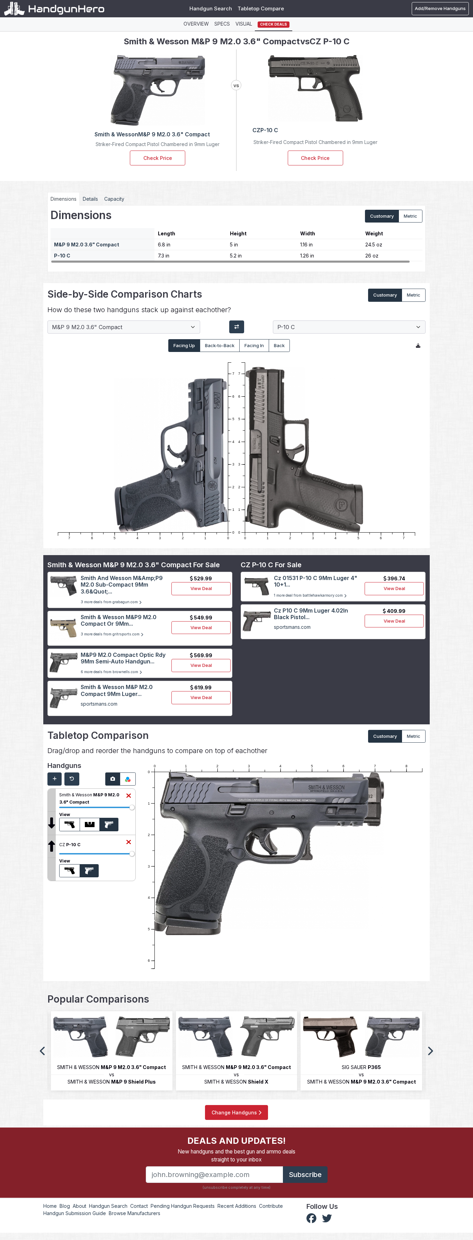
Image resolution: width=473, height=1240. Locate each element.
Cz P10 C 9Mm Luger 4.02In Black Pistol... (311, 614)
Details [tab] (90, 199)
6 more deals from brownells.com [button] (110, 672)
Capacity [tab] (114, 199)
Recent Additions (236, 1206)
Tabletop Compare (261, 8)
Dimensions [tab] (64, 199)
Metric (410, 216)
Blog (65, 1206)
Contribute (271, 1206)
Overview (196, 24)
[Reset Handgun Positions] (71, 779)
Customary (382, 216)
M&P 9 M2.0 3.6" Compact (86, 244)
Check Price (157, 158)
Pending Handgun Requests (183, 1206)
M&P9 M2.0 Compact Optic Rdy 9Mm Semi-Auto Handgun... (123, 658)
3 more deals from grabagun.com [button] (110, 602)
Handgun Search (210, 8)
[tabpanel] (236, 236)
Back (279, 345)
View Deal (201, 588)
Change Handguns (235, 1112)
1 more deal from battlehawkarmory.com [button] (309, 595)
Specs (222, 24)
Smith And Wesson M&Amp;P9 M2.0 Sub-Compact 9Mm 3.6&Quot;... (122, 584)
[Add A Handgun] (54, 779)
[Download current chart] (418, 345)
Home (50, 1206)
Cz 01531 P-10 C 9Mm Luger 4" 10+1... (315, 581)
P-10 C (62, 256)
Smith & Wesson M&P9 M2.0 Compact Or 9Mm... (119, 620)
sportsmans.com (99, 704)
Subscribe (305, 1174)
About (79, 1206)
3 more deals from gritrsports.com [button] (111, 634)
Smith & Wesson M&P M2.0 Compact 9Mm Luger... (117, 690)
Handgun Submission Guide (74, 1213)
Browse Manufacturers (134, 1213)
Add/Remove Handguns (440, 8)
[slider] (132, 807)
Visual (243, 24)
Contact (139, 1206)
